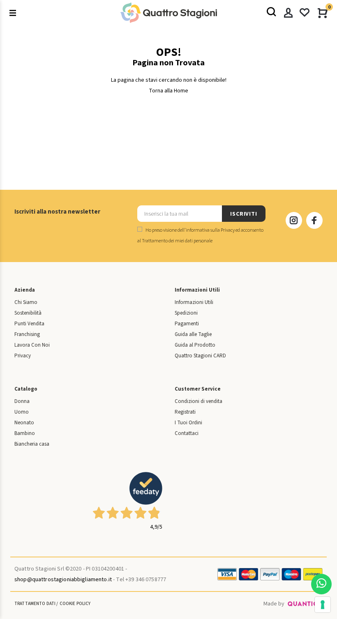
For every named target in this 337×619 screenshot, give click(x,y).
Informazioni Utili (194, 302)
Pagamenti (187, 323)
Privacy (22, 355)
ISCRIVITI (243, 214)
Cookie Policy (75, 604)
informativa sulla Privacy (210, 230)
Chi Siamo (25, 302)
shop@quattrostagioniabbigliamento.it (63, 579)
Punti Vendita (29, 323)
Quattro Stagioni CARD (200, 355)
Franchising (27, 334)
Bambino (24, 433)
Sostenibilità (28, 313)
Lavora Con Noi (32, 345)
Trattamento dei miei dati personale (177, 240)
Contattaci (187, 433)
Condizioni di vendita (198, 401)
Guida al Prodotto (195, 345)
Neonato (24, 422)
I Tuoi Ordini (188, 422)
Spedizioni (186, 313)
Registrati (185, 412)
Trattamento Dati (34, 604)
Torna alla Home (168, 91)
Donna (22, 401)
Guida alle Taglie (193, 334)
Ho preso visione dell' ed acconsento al (200, 235)
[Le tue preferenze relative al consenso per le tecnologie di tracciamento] (322, 604)
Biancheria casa (31, 444)
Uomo (21, 412)
